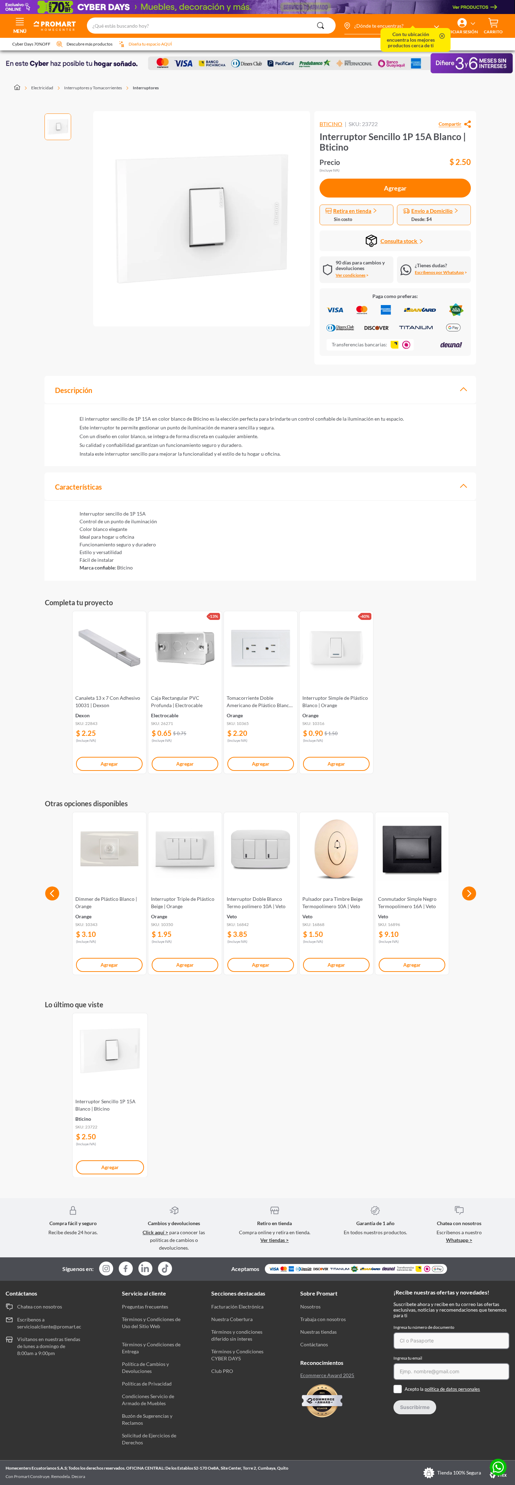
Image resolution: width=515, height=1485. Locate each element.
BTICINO (331, 124)
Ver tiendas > (274, 1240)
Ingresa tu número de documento (423, 1327)
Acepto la (442, 1389)
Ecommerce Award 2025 (327, 1375)
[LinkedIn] (145, 1269)
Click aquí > (155, 1232)
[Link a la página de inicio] (21, 88)
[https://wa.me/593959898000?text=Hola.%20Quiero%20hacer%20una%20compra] (498, 1468)
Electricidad (42, 87)
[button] (391, 26)
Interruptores (146, 87)
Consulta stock (399, 240)
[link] (109, 691)
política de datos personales (452, 1389)
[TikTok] (165, 1269)
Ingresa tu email (407, 1358)
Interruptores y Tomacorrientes (93, 87)
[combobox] (211, 26)
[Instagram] (106, 1269)
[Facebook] (126, 1269)
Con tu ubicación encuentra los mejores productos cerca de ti (411, 40)
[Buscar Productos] (321, 26)
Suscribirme (415, 1407)
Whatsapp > (459, 1240)
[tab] (260, 389)
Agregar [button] (395, 188)
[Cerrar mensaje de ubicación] (442, 36)
